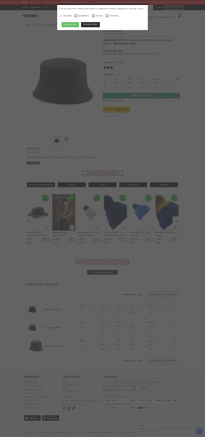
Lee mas (140, 9)
